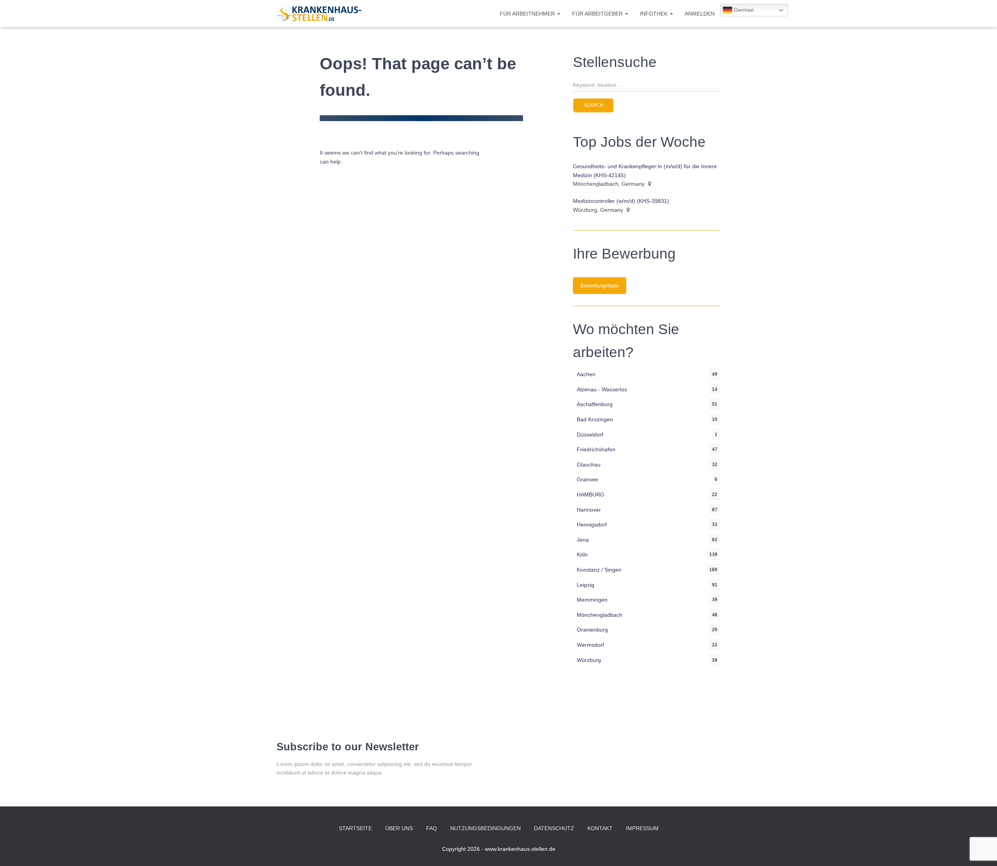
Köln (582, 554)
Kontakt (600, 828)
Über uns (399, 828)
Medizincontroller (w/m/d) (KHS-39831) (621, 201)
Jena (583, 540)
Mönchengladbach (599, 615)
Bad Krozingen (595, 419)
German (743, 10)
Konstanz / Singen (599, 570)
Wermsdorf (590, 645)
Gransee (587, 479)
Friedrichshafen (596, 449)
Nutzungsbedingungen (485, 828)
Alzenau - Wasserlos (602, 389)
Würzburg (589, 660)
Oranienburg (592, 630)
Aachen (586, 374)
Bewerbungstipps (599, 286)
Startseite (355, 828)
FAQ (431, 828)
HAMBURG (590, 494)
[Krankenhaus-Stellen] (319, 13)
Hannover (589, 510)
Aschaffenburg (595, 404)
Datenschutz (554, 828)
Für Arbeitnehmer (528, 14)
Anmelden (700, 14)
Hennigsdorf (592, 524)
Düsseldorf (590, 434)
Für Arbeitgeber (598, 14)
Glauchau (589, 464)
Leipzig (585, 585)
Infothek (654, 14)
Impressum (642, 828)
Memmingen (592, 600)
